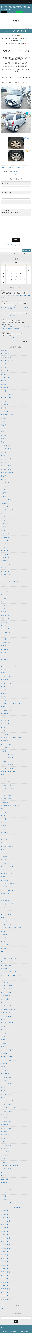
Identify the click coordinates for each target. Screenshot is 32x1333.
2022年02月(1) (5, 1299)
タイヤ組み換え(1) (6, 1121)
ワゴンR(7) (4, 679)
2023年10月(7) (5, 1272)
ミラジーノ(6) (5, 628)
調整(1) (3, 693)
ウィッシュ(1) (5, 669)
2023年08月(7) (5, 1278)
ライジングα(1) (6, 482)
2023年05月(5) (5, 1289)
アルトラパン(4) (6, 910)
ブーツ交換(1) (5, 1073)
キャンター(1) (5, 1029)
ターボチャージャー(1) (8, 1094)
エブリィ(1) (5, 547)
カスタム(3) (5, 880)
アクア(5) (4, 489)
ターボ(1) (4, 1185)
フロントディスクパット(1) (9, 958)
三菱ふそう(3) (5, 761)
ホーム (4, 253)
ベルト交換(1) (5, 1053)
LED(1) (3, 608)
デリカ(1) (4, 897)
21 (24, 276)
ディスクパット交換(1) (8, 985)
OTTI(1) (3, 1067)
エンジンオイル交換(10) (8, 1009)
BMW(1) (3, 951)
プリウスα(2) (5, 999)
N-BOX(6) (4, 696)
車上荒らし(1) (5, 829)
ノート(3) (4, 978)
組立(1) (3, 476)
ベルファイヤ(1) (6, 499)
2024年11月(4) (5, 1227)
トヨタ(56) (4, 486)
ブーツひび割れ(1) (6, 1077)
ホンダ (10, 313)
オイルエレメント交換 (7, 304)
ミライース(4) (5, 557)
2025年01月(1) (5, 1221)
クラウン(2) (5, 598)
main (16, 245)
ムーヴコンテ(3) (6, 781)
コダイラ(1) (5, 527)
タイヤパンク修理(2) (7, 1050)
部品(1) (3, 859)
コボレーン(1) (5, 622)
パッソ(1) (4, 1019)
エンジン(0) (5, 506)
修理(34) (4, 442)
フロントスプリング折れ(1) (9, 788)
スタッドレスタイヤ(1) (8, 938)
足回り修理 (8, 293)
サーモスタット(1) (6, 961)
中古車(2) (4, 421)
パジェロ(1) (5, 1141)
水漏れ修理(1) (5, 1063)
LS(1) (3, 1036)
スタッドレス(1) (6, 469)
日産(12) (4, 367)
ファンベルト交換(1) (7, 1022)
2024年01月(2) (5, 1261)
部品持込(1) (5, 1148)
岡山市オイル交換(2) (7, 992)
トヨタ (3, 292)
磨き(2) (3, 452)
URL (3, 201)
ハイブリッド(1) (6, 1169)
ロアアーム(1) (5, 601)
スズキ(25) (4, 411)
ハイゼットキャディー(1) (8, 1202)
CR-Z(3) (3, 673)
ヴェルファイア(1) (6, 785)
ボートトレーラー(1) (7, 904)
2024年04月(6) (5, 1251)
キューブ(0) (5, 370)
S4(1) (3, 1026)
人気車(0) (4, 428)
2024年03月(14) (6, 1255)
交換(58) (4, 380)
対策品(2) (4, 808)
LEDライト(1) (5, 591)
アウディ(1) (5, 1155)
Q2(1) (3, 1158)
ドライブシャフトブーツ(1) (9, 972)
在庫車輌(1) (5, 561)
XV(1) (3, 791)
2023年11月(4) (5, 1268)
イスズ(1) (4, 516)
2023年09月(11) (6, 1275)
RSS (2, 1308)
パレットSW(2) (5, 995)
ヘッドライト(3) (6, 445)
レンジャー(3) (5, 571)
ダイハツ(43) (5, 554)
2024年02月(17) (6, 1258)
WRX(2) (3, 778)
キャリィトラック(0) (7, 754)
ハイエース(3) (5, 720)
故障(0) (3, 408)
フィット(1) (5, 1199)
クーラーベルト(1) (6, 683)
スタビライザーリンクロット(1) (10, 703)
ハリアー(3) (5, 836)
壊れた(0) (4, 513)
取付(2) (3, 479)
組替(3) (3, 917)
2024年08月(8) (5, 1238)
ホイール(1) (5, 1172)
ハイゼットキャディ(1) (8, 798)
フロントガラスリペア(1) (8, 747)
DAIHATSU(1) (5, 1179)
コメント (10, 211)
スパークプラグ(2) (6, 377)
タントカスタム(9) (6, 574)
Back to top (26, 250)
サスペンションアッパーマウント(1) (11, 737)
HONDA (15, 313)
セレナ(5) (4, 662)
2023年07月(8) (5, 1282)
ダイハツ (4, 167)
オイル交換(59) (6, 537)
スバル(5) (4, 774)
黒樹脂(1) (4, 815)
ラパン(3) (4, 431)
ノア (8, 320)
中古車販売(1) (5, 1043)
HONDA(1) (4, 1196)
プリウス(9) (5, 540)
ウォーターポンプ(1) (7, 890)
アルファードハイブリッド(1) (10, 1165)
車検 (3, 293)
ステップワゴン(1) (6, 1104)
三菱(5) (3, 611)
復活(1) (3, 822)
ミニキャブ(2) (5, 615)
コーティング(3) (6, 465)
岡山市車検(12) (6, 968)
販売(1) (3, 425)
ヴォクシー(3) (5, 863)
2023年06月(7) (5, 1285)
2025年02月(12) (6, 1217)
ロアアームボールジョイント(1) (10, 975)
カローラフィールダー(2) (8, 666)
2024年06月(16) (6, 1244)
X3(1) (3, 955)
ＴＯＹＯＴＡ (10, 333)
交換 (22, 167)
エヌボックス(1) (6, 914)
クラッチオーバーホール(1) (9, 771)
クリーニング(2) (6, 448)
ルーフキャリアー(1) (7, 472)
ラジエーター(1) (6, 900)
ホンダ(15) (4, 544)
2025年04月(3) (5, 1210)
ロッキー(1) (5, 1138)
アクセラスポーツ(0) (7, 394)
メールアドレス (6, 192)
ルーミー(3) (5, 605)
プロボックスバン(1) (7, 1101)
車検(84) (4, 350)
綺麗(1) (3, 825)
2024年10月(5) (5, 1231)
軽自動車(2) (5, 418)
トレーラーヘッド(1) (7, 768)
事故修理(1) (5, 1131)
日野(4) (3, 567)
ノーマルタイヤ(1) (6, 934)
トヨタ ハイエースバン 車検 (10, 337)
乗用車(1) (4, 455)
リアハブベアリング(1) (8, 564)
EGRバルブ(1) (5, 944)
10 (7, 273)
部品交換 (19, 293)
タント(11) (4, 578)
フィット (21, 313)
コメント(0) (17, 171)
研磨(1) (3, 462)
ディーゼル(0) (5, 724)
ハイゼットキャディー (13, 303)
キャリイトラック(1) (7, 757)
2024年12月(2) (5, 1224)
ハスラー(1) (5, 1162)
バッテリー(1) (5, 839)
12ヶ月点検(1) (5, 982)
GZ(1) (3, 907)
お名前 (5, 183)
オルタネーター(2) (6, 618)
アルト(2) (4, 584)
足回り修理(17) (6, 1012)
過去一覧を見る (27, 341)
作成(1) (3, 625)
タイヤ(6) (4, 730)
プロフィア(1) (5, 921)
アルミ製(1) (5, 812)
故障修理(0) (5, 374)
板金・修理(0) (5, 353)
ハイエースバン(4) (6, 1084)
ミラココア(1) (5, 1135)
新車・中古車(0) (6, 357)
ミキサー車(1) (5, 856)
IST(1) (3, 1090)
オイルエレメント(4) (7, 846)
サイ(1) (3, 700)
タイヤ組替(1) (5, 1152)
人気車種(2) (5, 493)
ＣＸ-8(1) (4, 652)
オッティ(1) (5, 1070)
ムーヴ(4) (4, 635)
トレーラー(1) (5, 533)
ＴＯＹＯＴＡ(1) (6, 1189)
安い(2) (3, 496)
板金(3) (3, 435)
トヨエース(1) (5, 853)
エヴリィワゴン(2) (6, 795)
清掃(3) (3, 384)
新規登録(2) (5, 802)
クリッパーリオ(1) (6, 1128)
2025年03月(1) (5, 1214)
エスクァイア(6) (6, 710)
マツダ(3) (4, 391)
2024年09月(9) (5, 1234)
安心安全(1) (5, 503)
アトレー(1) (5, 595)
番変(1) (3, 645)
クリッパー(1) (5, 1097)
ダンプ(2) (4, 530)
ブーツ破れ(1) (5, 1080)
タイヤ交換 (17, 167)
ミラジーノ (10, 167)
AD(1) (3, 717)
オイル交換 (23, 303)
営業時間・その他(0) (7, 360)
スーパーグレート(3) (7, 764)
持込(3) (3, 1002)
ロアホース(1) (5, 893)
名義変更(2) (5, 713)
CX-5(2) (3, 707)
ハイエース (24, 292)
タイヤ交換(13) (6, 632)
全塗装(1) (4, 876)
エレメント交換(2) (6, 676)
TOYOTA (9, 292)
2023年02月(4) (5, 1295)
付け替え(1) (5, 659)
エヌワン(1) (5, 948)
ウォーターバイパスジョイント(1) (11, 805)
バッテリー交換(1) (6, 744)
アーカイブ (16, 1207)
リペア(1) (4, 751)
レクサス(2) (5, 550)
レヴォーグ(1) (5, 931)
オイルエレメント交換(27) (9, 883)
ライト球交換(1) (6, 1145)
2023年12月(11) (6, 1265)
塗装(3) (3, 438)
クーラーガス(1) (6, 686)
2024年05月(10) (6, 1248)
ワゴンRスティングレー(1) (9, 414)
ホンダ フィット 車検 (8, 315)
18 (11, 276)
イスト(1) (4, 1087)
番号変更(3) (5, 649)
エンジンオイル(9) (6, 965)
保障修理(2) (5, 741)
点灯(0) (3, 401)
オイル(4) (4, 842)
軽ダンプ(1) (5, 1114)
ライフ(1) (4, 639)
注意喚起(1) (5, 832)
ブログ (9, 253)
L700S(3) (4, 887)
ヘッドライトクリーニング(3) (10, 581)
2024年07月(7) (5, 1241)
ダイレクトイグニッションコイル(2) (11, 927)
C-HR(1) (3, 870)
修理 (14, 293)
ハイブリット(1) (6, 1006)
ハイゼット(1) (5, 727)
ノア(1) (3, 1192)
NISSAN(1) (4, 1124)
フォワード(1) (5, 520)
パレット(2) (5, 734)
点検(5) (3, 363)
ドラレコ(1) (5, 656)
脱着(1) (3, 1175)
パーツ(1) (4, 819)
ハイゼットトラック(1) (8, 1111)
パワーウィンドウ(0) (7, 510)
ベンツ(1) (4, 849)
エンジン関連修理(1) (7, 1016)
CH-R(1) (3, 1039)
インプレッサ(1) (6, 924)
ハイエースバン (16, 292)
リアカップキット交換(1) (8, 1060)
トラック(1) (5, 523)
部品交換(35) (5, 404)
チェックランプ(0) (6, 397)
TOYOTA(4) (4, 1182)
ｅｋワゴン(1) (5, 1118)
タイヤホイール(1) (6, 459)
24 (7, 279)
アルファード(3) (6, 642)
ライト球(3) (5, 588)
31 (7, 282)
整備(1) (3, 1046)
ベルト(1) (4, 690)
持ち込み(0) (5, 387)
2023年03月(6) (5, 1292)
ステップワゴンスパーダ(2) (9, 1107)
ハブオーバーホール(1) (8, 873)
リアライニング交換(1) (8, 1056)
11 (11, 273)
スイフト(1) (5, 1033)
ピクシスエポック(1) (7, 866)
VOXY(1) (3, 941)
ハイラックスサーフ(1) (8, 989)
